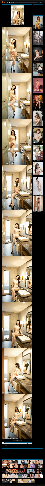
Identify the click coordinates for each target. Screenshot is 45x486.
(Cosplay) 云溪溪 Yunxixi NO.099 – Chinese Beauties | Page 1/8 (38, 94)
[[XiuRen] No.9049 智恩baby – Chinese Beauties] (31, 462)
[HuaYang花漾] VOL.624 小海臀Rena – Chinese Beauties (6, 473)
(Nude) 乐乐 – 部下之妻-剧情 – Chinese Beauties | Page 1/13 (37, 144)
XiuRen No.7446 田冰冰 (29, 468)
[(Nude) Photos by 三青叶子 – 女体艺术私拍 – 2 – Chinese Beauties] (39, 466)
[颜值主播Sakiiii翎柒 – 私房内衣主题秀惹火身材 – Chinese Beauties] (6, 476)
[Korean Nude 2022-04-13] (14, 476)
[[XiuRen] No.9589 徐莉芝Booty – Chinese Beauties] (39, 462)
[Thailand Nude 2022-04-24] (31, 476)
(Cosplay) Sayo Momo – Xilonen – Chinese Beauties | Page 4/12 (37, 110)
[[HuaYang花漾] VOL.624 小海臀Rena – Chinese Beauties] (6, 471)
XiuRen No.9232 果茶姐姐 (21, 473)
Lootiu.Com (5, 2)
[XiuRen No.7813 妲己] (22, 462)
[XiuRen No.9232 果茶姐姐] (22, 471)
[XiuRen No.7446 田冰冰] (31, 466)
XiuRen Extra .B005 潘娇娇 (29, 473)
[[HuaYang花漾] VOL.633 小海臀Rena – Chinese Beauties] (22, 466)
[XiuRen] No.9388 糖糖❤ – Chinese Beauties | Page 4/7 (37, 211)
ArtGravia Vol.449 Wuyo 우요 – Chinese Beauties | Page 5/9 (37, 30)
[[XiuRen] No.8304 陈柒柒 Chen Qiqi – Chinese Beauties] (14, 466)
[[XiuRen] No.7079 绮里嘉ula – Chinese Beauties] (14, 462)
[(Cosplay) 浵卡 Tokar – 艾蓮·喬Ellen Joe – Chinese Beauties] (6, 481)
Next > (21, 440)
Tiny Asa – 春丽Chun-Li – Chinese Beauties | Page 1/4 (38, 195)
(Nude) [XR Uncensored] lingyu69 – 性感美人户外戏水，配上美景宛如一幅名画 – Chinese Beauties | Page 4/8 (38, 161)
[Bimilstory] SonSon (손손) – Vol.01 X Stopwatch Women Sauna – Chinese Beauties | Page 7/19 (37, 77)
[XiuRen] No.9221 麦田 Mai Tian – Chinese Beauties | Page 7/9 (37, 62)
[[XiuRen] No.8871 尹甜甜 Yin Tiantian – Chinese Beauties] (39, 476)
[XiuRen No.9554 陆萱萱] (31, 481)
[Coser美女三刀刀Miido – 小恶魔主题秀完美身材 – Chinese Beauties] (39, 471)
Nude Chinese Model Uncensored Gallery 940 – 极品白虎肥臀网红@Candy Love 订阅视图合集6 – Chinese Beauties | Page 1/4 (37, 127)
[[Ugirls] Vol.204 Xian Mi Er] (6, 466)
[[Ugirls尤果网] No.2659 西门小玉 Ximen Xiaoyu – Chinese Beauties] (6, 462)
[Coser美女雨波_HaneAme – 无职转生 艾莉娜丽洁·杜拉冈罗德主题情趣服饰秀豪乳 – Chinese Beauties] (14, 471)
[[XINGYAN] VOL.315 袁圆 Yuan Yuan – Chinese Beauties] (22, 481)
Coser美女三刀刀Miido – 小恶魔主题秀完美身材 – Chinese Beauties (39, 473)
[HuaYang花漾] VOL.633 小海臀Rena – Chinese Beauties (23, 468)
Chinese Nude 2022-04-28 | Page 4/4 (36, 46)
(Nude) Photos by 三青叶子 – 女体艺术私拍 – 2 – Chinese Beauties (39, 468)
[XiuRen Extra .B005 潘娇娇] (31, 471)
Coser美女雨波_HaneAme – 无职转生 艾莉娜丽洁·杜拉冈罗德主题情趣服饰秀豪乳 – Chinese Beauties (14, 473)
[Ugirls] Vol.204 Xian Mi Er (4, 468)
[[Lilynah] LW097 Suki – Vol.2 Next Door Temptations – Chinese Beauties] (22, 476)
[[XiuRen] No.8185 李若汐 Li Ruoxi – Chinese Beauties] (14, 481)
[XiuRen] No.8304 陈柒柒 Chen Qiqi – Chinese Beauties (14, 468)
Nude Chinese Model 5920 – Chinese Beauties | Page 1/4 (38, 176)
